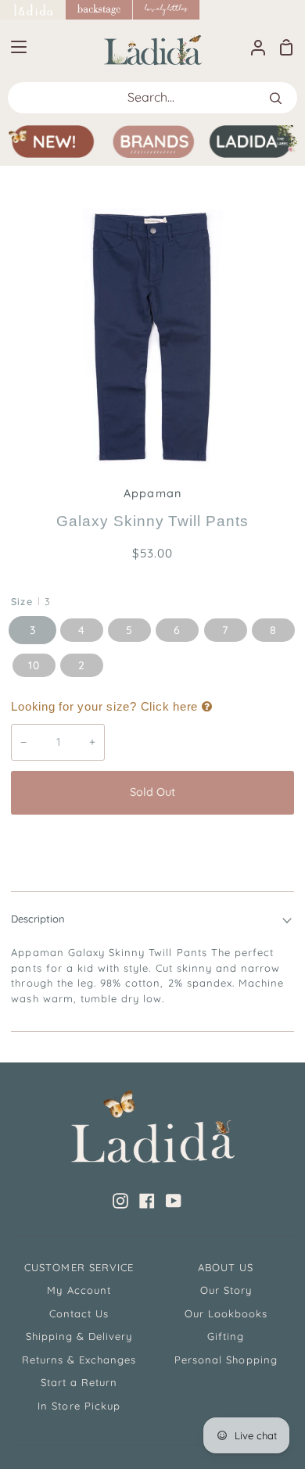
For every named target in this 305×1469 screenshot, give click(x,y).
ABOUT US (225, 1267)
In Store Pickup (79, 1405)
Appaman (152, 493)
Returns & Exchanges (79, 1359)
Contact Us (79, 1313)
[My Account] (252, 47)
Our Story (226, 1290)
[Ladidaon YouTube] (173, 1201)
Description (38, 918)
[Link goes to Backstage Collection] (99, 10)
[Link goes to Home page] (33, 10)
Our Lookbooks (226, 1313)
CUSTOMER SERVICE (79, 1267)
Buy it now (152, 844)
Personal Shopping (226, 1359)
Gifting (225, 1336)
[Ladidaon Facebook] (147, 1201)
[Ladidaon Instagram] (120, 1201)
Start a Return (79, 1382)
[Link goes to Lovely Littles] (166, 10)
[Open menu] (14, 47)
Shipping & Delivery (79, 1336)
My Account (78, 1290)
